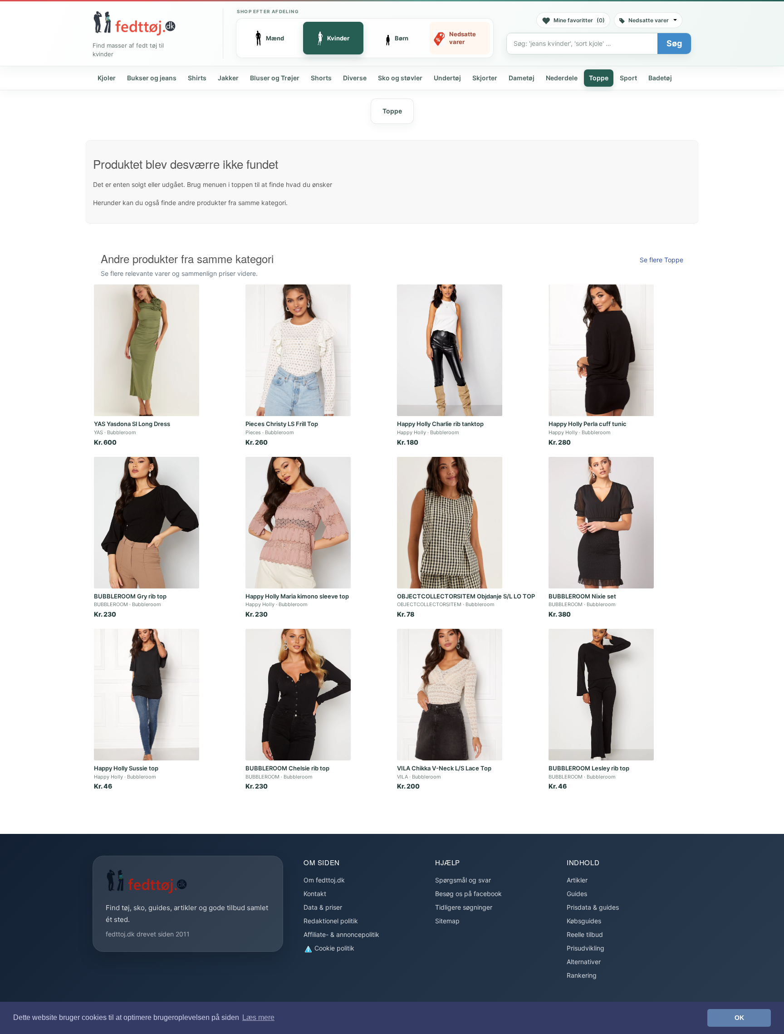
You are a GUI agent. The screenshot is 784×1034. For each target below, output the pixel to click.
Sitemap (447, 921)
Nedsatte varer (648, 20)
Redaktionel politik (331, 921)
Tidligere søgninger (463, 907)
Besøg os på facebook (468, 893)
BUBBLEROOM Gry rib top (130, 596)
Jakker (228, 78)
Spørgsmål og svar (463, 880)
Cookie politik (333, 948)
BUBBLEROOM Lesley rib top (589, 768)
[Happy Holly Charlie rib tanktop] (449, 350)
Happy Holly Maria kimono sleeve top (297, 596)
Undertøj (447, 78)
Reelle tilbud (585, 934)
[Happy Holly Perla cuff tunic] (601, 350)
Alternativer (584, 961)
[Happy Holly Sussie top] (146, 694)
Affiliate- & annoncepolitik (341, 934)
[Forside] (134, 23)
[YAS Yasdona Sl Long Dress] (146, 350)
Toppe (598, 78)
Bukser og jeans (151, 78)
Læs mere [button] (258, 1017)
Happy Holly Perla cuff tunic (588, 423)
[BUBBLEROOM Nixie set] (601, 522)
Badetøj (660, 78)
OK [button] (739, 1017)
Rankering (582, 975)
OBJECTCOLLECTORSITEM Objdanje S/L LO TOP (466, 596)
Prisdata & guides (593, 907)
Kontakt (315, 893)
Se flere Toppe (661, 260)
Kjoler (107, 78)
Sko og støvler (400, 78)
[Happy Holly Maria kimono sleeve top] (298, 522)
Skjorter (484, 78)
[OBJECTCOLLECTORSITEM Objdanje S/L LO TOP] (449, 522)
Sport (628, 78)
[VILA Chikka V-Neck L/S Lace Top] (449, 694)
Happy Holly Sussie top (126, 768)
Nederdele (562, 78)
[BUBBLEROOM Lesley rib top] (601, 694)
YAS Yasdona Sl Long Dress (132, 423)
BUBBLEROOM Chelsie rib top (287, 768)
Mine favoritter (579, 20)
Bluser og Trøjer (274, 78)
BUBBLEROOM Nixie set (582, 596)
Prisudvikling (585, 948)
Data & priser (323, 907)
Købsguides (584, 921)
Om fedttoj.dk (324, 880)
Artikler (577, 880)
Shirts (197, 78)
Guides (577, 893)
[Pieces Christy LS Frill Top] (298, 350)
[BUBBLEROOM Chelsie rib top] (298, 694)
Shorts (321, 78)
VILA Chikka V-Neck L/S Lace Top (444, 768)
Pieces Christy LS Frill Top (281, 423)
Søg (674, 43)
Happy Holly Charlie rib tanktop (440, 423)
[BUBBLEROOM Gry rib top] (146, 522)
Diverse (355, 78)
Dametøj (521, 78)
